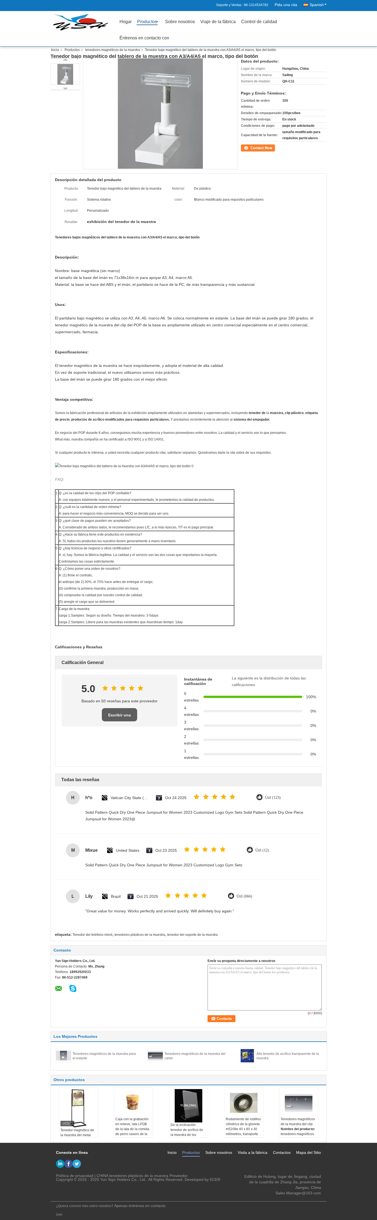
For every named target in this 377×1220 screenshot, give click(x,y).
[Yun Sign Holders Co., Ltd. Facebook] (68, 1163)
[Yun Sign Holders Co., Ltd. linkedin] (60, 1163)
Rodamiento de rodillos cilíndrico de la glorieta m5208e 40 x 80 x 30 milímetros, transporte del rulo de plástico (243, 1129)
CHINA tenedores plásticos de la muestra (132, 1175)
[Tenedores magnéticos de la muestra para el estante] (63, 1055)
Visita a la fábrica (252, 1152)
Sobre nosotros (180, 21)
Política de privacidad (74, 1175)
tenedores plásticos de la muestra (140, 935)
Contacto (247, 147)
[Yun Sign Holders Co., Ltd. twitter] (77, 1163)
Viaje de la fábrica (218, 21)
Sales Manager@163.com (298, 1193)
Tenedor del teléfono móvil (92, 935)
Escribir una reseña (119, 717)
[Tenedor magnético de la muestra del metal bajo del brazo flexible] (78, 1108)
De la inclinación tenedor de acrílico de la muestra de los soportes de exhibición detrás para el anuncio (188, 1135)
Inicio (55, 50)
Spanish (317, 4)
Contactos (282, 1152)
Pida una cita (286, 4)
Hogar (126, 21)
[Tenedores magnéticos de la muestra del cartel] (155, 1055)
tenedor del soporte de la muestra (192, 935)
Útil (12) (262, 850)
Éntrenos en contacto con (144, 38)
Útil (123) (273, 798)
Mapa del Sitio (308, 1152)
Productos (147, 21)
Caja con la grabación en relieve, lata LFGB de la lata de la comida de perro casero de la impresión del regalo (132, 1129)
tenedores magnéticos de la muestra (112, 50)
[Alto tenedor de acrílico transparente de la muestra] (247, 1055)
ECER (215, 1179)
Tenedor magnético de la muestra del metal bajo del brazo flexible (77, 1135)
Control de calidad (259, 21)
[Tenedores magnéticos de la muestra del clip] (298, 1103)
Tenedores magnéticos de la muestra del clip (298, 1121)
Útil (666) (244, 896)
